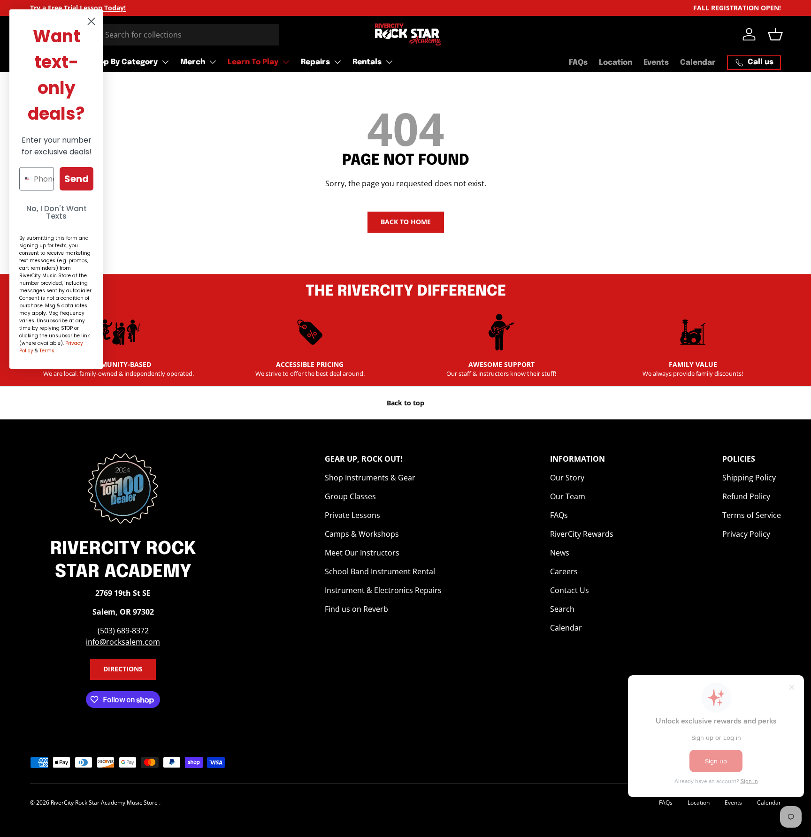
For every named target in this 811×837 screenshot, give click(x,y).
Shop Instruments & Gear (370, 477)
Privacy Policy (746, 534)
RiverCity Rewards (581, 534)
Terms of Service (751, 515)
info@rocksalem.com (123, 642)
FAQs (578, 63)
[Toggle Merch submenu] (212, 62)
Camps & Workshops (362, 534)
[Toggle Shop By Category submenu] (165, 62)
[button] (775, 34)
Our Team (567, 496)
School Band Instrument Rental (380, 571)
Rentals (367, 62)
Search (562, 609)
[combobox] (154, 35)
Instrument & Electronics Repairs (383, 590)
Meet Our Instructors (362, 553)
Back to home (406, 221)
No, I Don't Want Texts (56, 212)
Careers (564, 571)
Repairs (315, 62)
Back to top (405, 402)
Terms (46, 350)
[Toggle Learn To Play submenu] (285, 62)
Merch (192, 62)
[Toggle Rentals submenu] (389, 62)
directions (123, 668)
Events (656, 63)
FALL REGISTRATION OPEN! (737, 7)
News (559, 553)
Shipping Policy (749, 477)
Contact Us (569, 590)
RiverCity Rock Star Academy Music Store (105, 803)
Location (615, 63)
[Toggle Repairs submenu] (337, 62)
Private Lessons (352, 515)
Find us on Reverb (356, 609)
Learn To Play (253, 62)
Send (76, 178)
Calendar (698, 63)
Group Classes (350, 496)
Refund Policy (746, 496)
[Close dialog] (91, 21)
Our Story (567, 477)
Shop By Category (124, 62)
